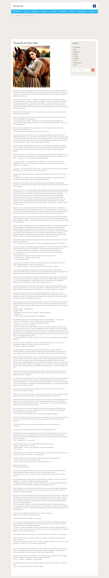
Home (12, 15)
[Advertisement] (54, 27)
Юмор (91, 11)
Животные (35, 11)
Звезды (44, 11)
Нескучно (18, 6)
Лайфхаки (63, 11)
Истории (53, 11)
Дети (26, 11)
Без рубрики (16, 11)
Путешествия (82, 11)
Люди (72, 11)
